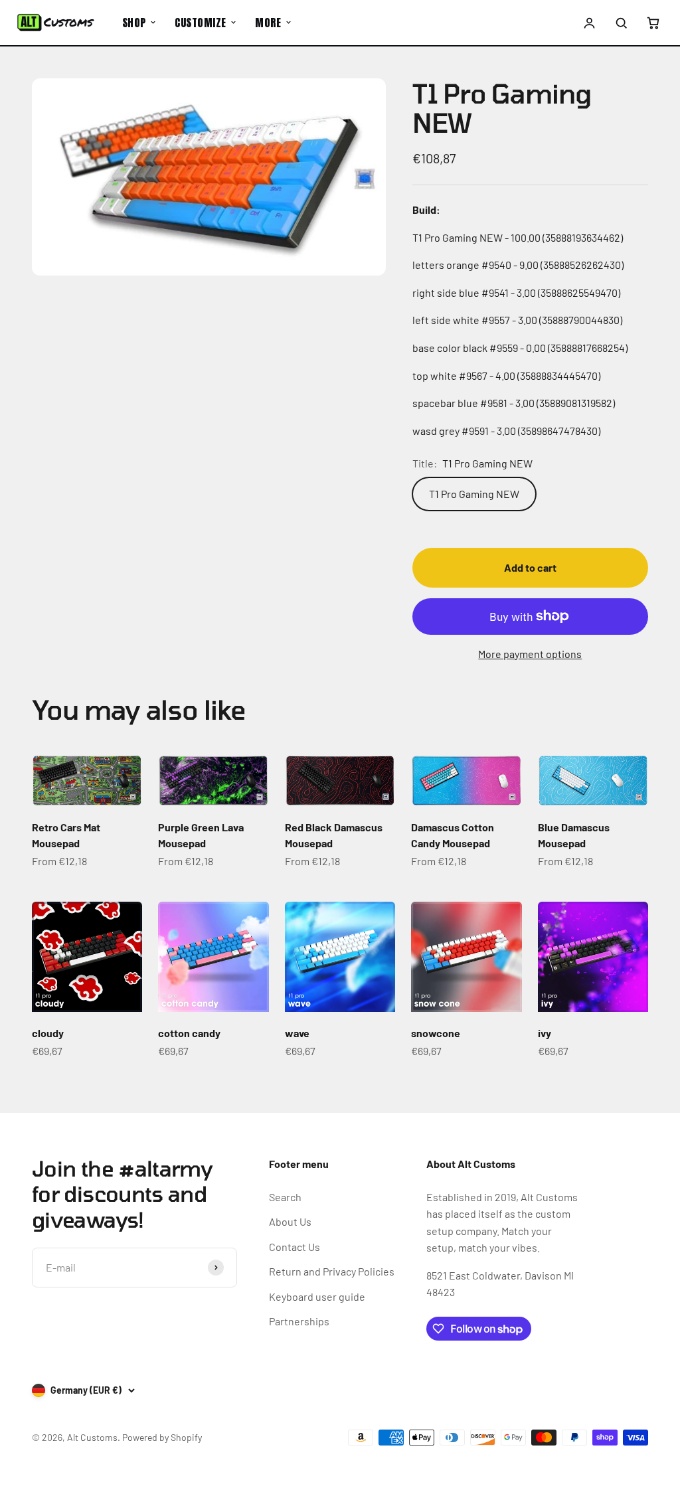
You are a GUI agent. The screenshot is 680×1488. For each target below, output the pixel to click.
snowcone (435, 1033)
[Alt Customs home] (55, 22)
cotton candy (189, 1033)
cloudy (48, 1033)
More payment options (530, 653)
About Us (290, 1221)
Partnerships (299, 1321)
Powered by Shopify (162, 1437)
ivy (544, 1033)
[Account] (590, 23)
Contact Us (294, 1246)
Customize (200, 23)
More (268, 23)
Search (285, 1197)
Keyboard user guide (317, 1296)
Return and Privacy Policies (331, 1271)
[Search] (621, 23)
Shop (134, 23)
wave (297, 1033)
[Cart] (653, 23)
